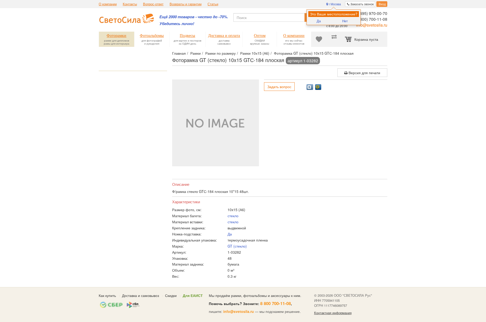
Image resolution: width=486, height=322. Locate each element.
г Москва (334, 4)
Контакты (130, 4)
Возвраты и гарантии (185, 4)
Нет (345, 20)
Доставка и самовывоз (140, 295)
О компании (108, 4)
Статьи (213, 4)
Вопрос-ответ (153, 4)
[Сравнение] (334, 39)
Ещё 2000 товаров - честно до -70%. (193, 16)
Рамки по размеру (220, 53)
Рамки (195, 53)
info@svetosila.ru (371, 25)
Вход (382, 4)
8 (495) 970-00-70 (371, 13)
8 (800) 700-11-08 (371, 19)
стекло (233, 215)
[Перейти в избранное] (319, 39)
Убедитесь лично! (176, 23)
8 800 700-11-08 (275, 303)
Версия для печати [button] (364, 72)
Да (319, 20)
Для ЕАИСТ (193, 295)
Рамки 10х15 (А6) (254, 53)
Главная (179, 53)
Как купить (107, 295)
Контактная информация (333, 313)
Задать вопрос (279, 86)
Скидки (171, 295)
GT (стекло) (237, 246)
